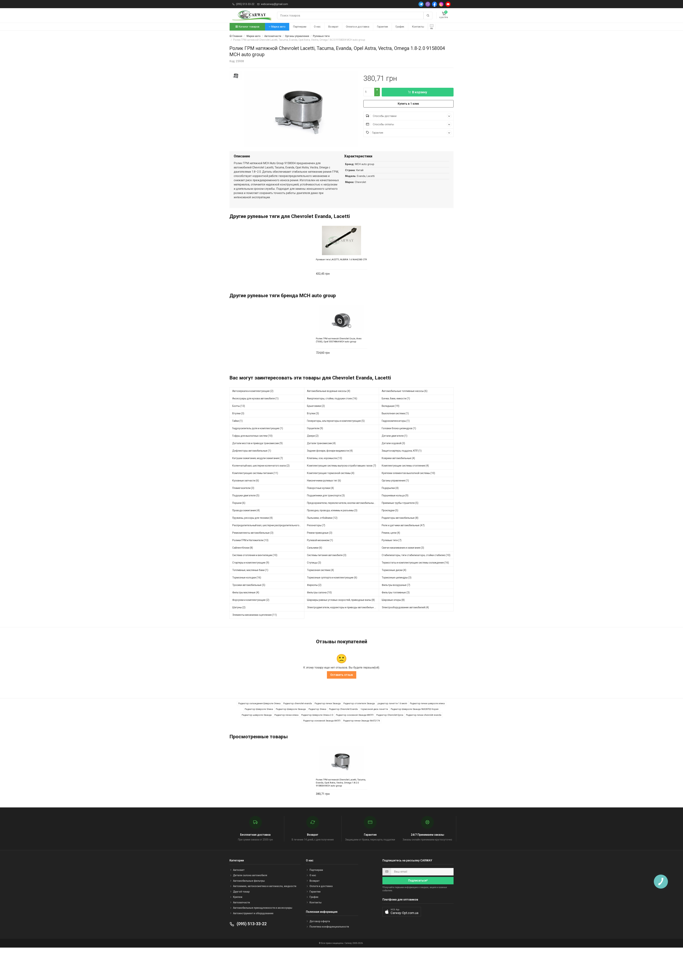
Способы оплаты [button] (383, 124)
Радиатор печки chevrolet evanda (423, 715)
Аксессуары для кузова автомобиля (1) (255, 398)
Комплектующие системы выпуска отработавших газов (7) (341, 465)
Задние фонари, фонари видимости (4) (330, 450)
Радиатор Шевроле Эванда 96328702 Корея (414, 709)
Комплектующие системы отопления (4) (405, 465)
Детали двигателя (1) (394, 435)
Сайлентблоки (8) (242, 547)
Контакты (418, 26)
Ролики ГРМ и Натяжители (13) (250, 540)
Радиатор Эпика (317, 709)
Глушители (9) (315, 428)
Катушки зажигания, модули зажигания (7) (257, 458)
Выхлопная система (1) (395, 413)
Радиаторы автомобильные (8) (400, 517)
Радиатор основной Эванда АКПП (321, 720)
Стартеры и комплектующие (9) (250, 562)
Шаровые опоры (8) (393, 600)
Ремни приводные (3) (319, 532)
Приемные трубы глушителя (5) (400, 503)
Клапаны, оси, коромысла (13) (324, 458)
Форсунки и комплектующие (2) (250, 600)
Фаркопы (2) (314, 585)
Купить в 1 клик (408, 103)
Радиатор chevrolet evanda (297, 703)
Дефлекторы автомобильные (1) (251, 450)
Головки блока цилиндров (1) (399, 428)
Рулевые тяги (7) (391, 540)
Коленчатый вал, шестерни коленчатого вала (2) (261, 465)
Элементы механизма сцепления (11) (254, 614)
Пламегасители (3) (243, 488)
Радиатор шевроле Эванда (257, 715)
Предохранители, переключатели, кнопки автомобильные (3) (343, 503)
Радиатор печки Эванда (328, 703)
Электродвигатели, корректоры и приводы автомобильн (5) (342, 607)
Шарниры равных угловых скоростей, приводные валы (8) (341, 600)
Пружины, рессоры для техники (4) (252, 517)
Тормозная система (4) (320, 570)
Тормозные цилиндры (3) (396, 577)
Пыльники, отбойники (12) (322, 517)
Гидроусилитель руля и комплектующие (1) (257, 428)
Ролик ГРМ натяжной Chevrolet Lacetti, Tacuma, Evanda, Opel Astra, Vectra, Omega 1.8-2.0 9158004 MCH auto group (341, 782)
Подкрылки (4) (390, 488)
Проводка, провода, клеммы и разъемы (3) (332, 510)
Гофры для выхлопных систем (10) (252, 435)
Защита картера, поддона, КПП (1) (402, 450)
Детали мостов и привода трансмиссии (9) (257, 443)
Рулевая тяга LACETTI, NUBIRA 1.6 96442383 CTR (341, 259)
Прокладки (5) (390, 510)
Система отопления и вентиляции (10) (254, 555)
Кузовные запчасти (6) (245, 480)
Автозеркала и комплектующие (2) (252, 391)
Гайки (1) (237, 420)
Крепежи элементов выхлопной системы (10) (408, 473)
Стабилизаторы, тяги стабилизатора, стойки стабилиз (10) (416, 555)
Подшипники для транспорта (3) (326, 495)
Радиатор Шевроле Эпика (259, 709)
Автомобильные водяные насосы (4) (328, 391)
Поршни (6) (238, 503)
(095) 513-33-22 (245, 4)
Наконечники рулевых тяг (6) (324, 480)
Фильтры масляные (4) (245, 592)
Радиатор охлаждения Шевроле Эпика (259, 703)
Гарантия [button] (377, 132)
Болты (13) (238, 406)
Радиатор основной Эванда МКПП (355, 715)
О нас (317, 26)
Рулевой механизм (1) (320, 540)
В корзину (419, 92)
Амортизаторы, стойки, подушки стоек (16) (332, 398)
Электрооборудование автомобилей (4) (405, 607)
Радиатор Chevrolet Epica (389, 715)
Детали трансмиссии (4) (321, 443)
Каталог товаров (248, 26)
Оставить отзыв (341, 674)
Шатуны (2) (238, 607)
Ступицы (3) (314, 562)
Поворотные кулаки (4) (320, 488)
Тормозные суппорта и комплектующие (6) (332, 577)
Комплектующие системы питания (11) (255, 473)
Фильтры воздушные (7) (396, 585)
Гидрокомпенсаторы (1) (396, 420)
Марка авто (278, 26)
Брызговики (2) (316, 406)
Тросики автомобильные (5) (248, 585)
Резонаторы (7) (316, 525)
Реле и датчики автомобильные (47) (403, 525)
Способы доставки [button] (384, 116)
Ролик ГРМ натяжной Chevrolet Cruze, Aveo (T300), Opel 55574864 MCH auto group (339, 340)
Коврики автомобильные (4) (398, 458)
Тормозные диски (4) (394, 570)
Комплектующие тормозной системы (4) (330, 473)
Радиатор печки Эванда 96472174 (361, 720)
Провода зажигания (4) (246, 510)
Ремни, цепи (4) (391, 532)
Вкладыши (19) (390, 406)
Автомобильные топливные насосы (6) (404, 391)
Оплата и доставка (357, 26)
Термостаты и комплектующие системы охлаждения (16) (415, 562)
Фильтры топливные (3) (396, 592)
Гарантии (382, 26)
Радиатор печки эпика (286, 715)
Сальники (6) (314, 547)
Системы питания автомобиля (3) (326, 555)
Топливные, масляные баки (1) (250, 570)
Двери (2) (313, 435)
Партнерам (299, 26)
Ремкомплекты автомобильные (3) (252, 532)
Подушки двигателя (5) (245, 495)
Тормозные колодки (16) (246, 577)
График (399, 26)
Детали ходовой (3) (393, 443)
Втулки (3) (238, 413)
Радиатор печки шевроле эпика (427, 703)
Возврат (333, 26)
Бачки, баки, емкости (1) (396, 398)
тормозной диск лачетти (374, 709)
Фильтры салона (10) (319, 592)
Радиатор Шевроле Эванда (291, 709)
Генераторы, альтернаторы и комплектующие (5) (336, 420)
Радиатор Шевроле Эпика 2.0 (317, 715)
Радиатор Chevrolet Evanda (343, 709)
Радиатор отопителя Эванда (359, 703)
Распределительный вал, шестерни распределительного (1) (267, 525)
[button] (401, 911)
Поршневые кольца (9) (395, 495)
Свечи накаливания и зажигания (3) (403, 547)
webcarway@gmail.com (274, 4)
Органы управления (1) (395, 480)
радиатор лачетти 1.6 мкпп (392, 703)
